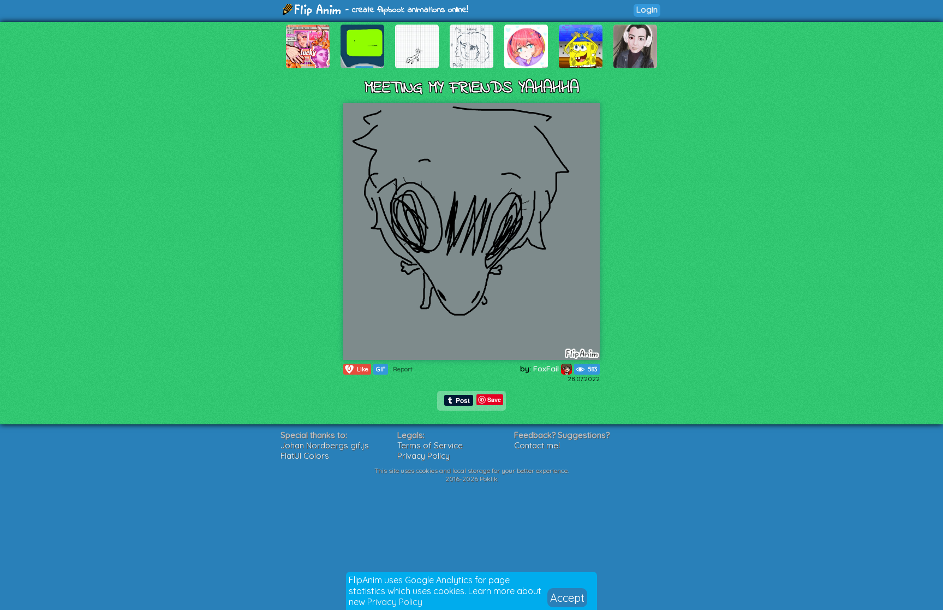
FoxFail (547, 369)
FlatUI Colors (304, 456)
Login (647, 9)
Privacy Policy (394, 601)
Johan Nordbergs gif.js (324, 445)
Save (494, 399)
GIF (380, 369)
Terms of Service (430, 445)
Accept (567, 598)
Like (358, 369)
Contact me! (537, 445)
